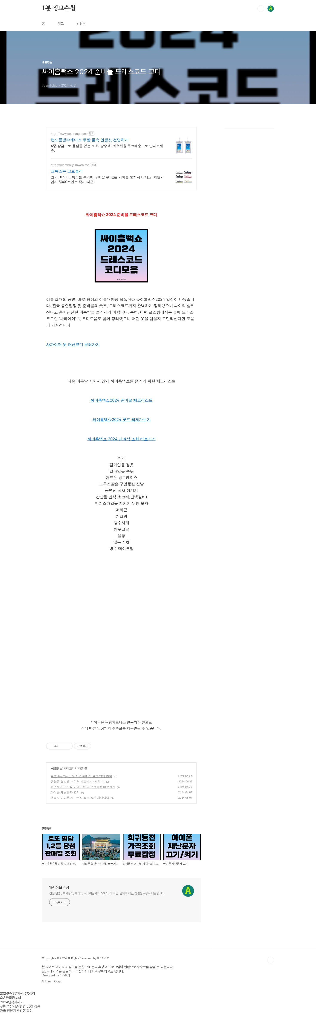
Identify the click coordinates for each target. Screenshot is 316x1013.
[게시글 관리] (68, 746)
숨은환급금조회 (10, 998)
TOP (270, 960)
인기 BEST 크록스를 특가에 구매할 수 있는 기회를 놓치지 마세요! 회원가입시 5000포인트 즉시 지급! (107, 179)
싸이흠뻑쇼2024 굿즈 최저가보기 (121, 419)
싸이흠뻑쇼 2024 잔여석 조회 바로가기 (121, 439)
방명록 (81, 24)
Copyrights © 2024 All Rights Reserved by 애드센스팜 (75, 958)
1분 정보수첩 (59, 8)
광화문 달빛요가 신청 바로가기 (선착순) (77, 781)
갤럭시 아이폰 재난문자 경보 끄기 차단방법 (80, 797)
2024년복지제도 (11, 1002)
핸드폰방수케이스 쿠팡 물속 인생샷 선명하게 (90, 140)
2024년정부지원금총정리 (17, 993)
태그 (61, 24)
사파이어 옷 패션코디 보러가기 (73, 344)
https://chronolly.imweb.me (70, 165)
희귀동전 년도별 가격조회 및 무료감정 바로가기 (83, 787)
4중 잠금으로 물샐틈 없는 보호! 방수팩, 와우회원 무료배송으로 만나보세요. (107, 148)
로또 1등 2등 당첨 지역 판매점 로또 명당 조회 (81, 776)
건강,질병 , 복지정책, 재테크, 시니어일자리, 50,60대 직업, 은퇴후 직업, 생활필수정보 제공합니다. (107, 893)
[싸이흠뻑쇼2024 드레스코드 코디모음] (121, 281)
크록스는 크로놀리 (67, 171)
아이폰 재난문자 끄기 (65, 792)
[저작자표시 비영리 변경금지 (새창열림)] (97, 746)
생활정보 (56, 768)
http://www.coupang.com (69, 133)
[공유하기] (62, 746)
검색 (261, 8)
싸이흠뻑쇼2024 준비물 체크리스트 (122, 400)
